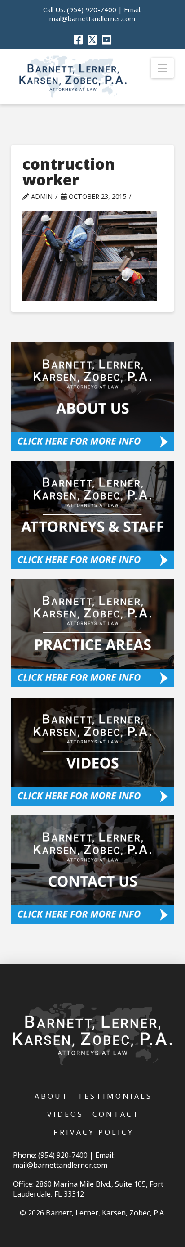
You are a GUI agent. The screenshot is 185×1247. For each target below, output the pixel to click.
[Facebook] (78, 39)
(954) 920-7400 (91, 9)
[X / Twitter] (92, 39)
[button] (162, 68)
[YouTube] (106, 39)
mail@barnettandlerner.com (92, 18)
